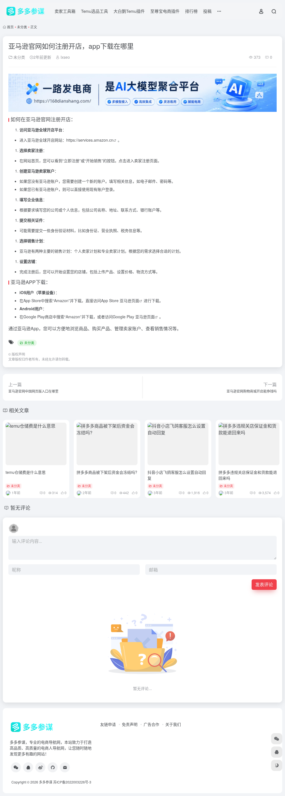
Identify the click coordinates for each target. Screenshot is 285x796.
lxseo (65, 57)
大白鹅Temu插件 (129, 11)
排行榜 (191, 11)
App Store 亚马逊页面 (120, 300)
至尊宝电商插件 (165, 11)
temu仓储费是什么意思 (26, 472)
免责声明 (129, 724)
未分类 (22, 26)
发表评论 (264, 584)
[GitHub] (53, 767)
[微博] (40, 767)
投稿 (207, 11)
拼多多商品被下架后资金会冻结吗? (107, 472)
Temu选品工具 (94, 11)
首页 (10, 26)
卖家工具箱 (65, 11)
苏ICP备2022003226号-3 (72, 782)
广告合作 (151, 724)
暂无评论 (20, 507)
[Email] (65, 767)
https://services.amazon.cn (89, 140)
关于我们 (173, 724)
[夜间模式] (276, 765)
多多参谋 (45, 782)
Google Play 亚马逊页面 (134, 316)
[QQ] (28, 767)
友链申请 (108, 724)
